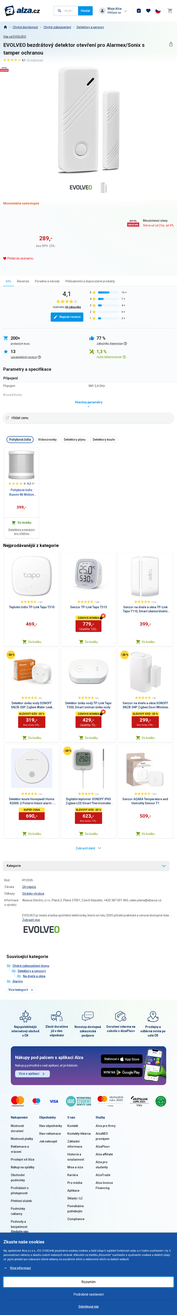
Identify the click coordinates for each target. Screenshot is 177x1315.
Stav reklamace (50, 1133)
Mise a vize (75, 1167)
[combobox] (66, 10)
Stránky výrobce (33, 893)
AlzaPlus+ (103, 1146)
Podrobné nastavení (88, 1294)
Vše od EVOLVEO (14, 36)
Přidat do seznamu (20, 258)
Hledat (85, 11)
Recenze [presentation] (23, 281)
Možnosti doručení (17, 1128)
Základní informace (74, 1144)
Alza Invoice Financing (104, 1185)
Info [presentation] (8, 281)
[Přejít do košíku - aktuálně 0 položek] (169, 10)
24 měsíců (29, 887)
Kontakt (72, 1126)
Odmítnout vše (88, 1306)
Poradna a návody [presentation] (47, 281)
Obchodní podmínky (18, 1177)
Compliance (75, 1219)
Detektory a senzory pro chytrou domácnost (21, 532)
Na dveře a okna (34, 976)
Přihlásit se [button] (114, 12)
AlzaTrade (103, 1175)
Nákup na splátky (22, 1167)
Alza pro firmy (105, 1126)
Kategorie (14, 865)
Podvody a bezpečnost (19, 1224)
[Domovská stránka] (5, 27)
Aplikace (73, 1190)
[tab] (8, 281)
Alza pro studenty (102, 1164)
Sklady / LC (75, 1198)
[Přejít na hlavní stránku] (22, 10)
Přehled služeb (21, 1201)
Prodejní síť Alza (22, 1159)
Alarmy (18, 981)
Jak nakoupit (48, 1141)
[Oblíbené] (148, 10)
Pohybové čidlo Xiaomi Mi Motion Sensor (21, 492)
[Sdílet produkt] (171, 44)
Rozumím (88, 1282)
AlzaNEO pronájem (102, 1136)
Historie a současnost (75, 1157)
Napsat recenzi (70, 317)
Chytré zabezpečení (57, 27)
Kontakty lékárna (79, 1133)
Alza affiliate (104, 1154)
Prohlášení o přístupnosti (20, 1190)
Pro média (74, 1183)
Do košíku (34, 642)
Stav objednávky (50, 1126)
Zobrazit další (85, 848)
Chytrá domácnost (25, 27)
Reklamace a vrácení (20, 1149)
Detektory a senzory (90, 27)
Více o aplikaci (29, 1073)
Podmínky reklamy (18, 1211)
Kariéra (72, 1175)
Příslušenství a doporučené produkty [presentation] (90, 281)
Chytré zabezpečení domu (31, 966)
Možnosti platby (22, 1139)
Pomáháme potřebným (75, 1208)
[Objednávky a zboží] (138, 10)
